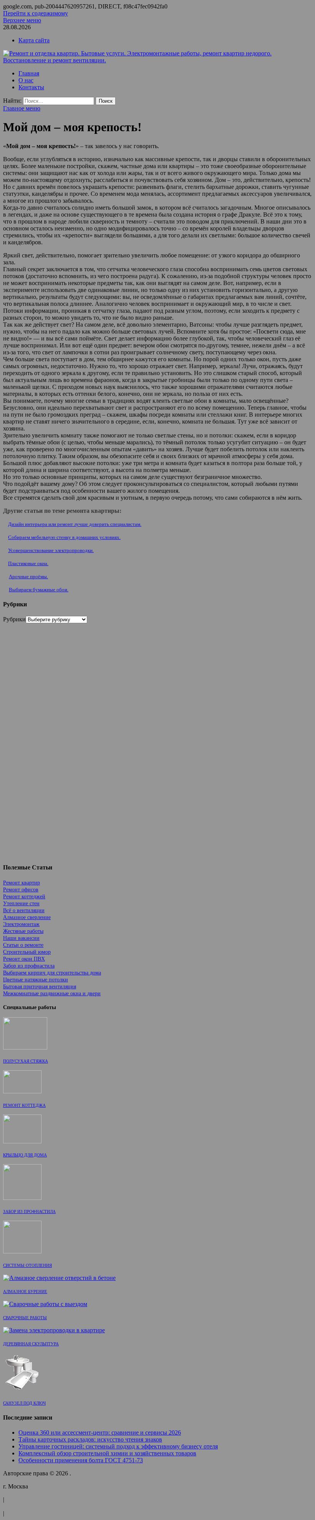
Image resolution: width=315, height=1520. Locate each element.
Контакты (31, 87)
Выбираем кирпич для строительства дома (52, 973)
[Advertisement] (60, 738)
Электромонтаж (21, 924)
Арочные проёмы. (28, 576)
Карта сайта (34, 40)
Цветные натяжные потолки (35, 980)
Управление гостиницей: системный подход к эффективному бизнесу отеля (118, 1446)
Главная (28, 73)
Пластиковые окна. (28, 563)
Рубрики (14, 619)
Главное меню (21, 108)
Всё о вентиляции (24, 910)
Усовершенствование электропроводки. (51, 550)
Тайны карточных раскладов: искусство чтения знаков (90, 1439)
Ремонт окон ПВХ (24, 959)
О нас (25, 80)
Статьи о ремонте (23, 945)
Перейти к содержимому (35, 13)
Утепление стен (21, 903)
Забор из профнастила (29, 966)
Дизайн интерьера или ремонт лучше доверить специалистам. (74, 524)
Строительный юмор (27, 952)
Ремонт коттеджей (24, 896)
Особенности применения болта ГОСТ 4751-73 (80, 1460)
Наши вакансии (21, 938)
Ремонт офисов (20, 890)
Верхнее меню (22, 20)
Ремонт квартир (21, 883)
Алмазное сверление (27, 917)
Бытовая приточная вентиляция (39, 986)
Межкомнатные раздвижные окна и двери (52, 993)
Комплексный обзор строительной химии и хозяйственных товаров (107, 1453)
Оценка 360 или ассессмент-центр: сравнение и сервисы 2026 (99, 1432)
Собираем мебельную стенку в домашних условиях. (64, 537)
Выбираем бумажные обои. (38, 589)
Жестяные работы (23, 931)
